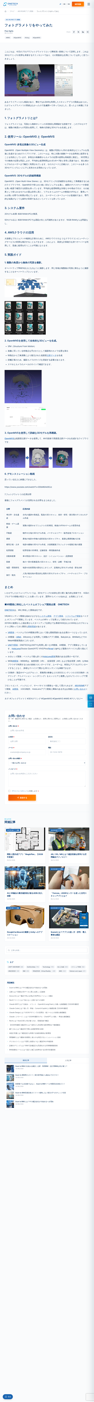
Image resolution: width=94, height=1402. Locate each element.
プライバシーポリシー (20, 791)
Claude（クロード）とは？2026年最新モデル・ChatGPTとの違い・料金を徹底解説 (39, 1017)
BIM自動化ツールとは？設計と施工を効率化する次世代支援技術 (32, 1050)
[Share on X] (78, 32)
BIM (26, 971)
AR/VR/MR (79, 685)
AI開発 (15, 689)
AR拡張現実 (13, 971)
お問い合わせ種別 (15, 758)
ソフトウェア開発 (73, 616)
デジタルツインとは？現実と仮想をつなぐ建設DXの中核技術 (31, 1041)
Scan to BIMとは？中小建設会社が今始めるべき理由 (28, 988)
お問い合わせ (80, 689)
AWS (62, 971)
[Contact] (91, 697)
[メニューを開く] (88, 4)
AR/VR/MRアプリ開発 (25, 11)
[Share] (87, 32)
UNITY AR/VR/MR (15, 967)
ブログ (12, 11)
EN (64, 4)
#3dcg (27, 38)
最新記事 (26, 1060)
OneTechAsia (33, 967)
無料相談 (78, 4)
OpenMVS (9, 438)
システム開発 (45, 616)
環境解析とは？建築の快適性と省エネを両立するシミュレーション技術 (35, 1037)
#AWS (8, 38)
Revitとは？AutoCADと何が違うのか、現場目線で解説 (29, 1021)
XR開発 (15, 661)
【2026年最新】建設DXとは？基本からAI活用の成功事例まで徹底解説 (34, 1025)
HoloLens (16, 648)
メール (11, 747)
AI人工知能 (62, 967)
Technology (48, 967)
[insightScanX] (91, 704)
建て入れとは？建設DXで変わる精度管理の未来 (26, 1029)
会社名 (50, 737)
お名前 (11, 737)
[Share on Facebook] (74, 32)
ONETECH (9, 610)
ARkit (18, 637)
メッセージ (12, 769)
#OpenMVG (17, 38)
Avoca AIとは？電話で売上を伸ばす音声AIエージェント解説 (31, 996)
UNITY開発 (13, 645)
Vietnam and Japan (77, 971)
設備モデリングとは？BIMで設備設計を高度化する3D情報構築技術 (33, 1046)
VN (69, 4)
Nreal (50, 648)
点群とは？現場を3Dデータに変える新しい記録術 (27, 992)
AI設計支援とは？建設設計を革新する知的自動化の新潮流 (30, 1033)
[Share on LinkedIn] (83, 32)
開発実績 (32, 626)
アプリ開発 (58, 616)
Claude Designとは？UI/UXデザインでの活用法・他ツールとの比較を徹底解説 (37, 1012)
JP (60, 4)
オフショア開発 (78, 967)
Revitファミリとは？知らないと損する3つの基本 (27, 1000)
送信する (23, 798)
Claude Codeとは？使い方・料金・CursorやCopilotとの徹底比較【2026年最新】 (38, 1008)
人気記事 (68, 1060)
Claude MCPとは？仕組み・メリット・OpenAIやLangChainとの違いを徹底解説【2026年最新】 (44, 1004)
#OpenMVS (36, 38)
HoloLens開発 (49, 656)
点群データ (52, 355)
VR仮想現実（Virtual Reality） (44, 971)
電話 (49, 747)
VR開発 (11, 632)
